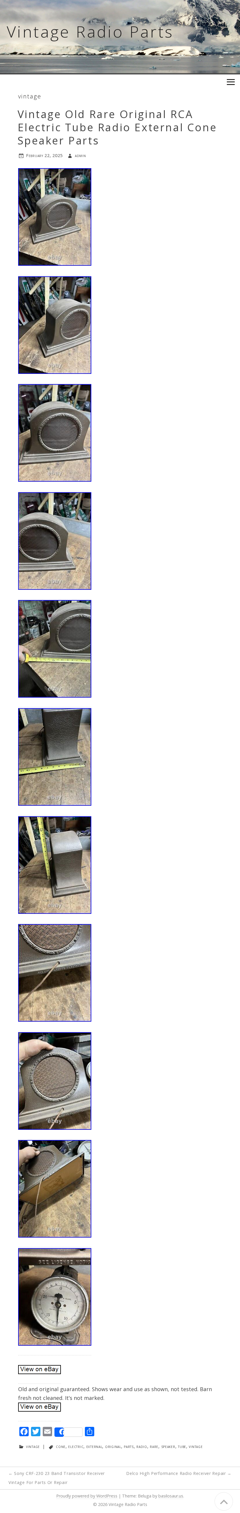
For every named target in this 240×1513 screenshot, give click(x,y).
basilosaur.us (170, 1496)
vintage (30, 96)
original (113, 1446)
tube (182, 1446)
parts (129, 1446)
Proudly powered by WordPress (86, 1496)
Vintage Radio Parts (90, 31)
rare (154, 1446)
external (94, 1446)
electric (75, 1446)
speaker (168, 1446)
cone (61, 1446)
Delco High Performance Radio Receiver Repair (179, 1473)
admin (80, 155)
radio (141, 1446)
